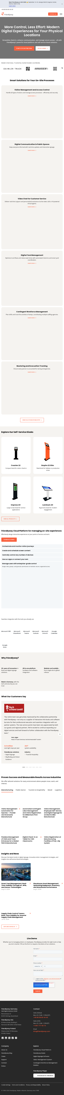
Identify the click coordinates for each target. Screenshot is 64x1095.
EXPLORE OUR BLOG (9, 926)
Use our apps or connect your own (15, 602)
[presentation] (59, 734)
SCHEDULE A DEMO (9, 539)
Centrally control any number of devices (17, 598)
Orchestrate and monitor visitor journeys (18, 546)
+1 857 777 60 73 (39, 1026)
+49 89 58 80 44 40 (7, 9)
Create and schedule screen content (16, 593)
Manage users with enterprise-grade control (19, 606)
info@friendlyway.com (41, 1031)
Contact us (53, 14)
